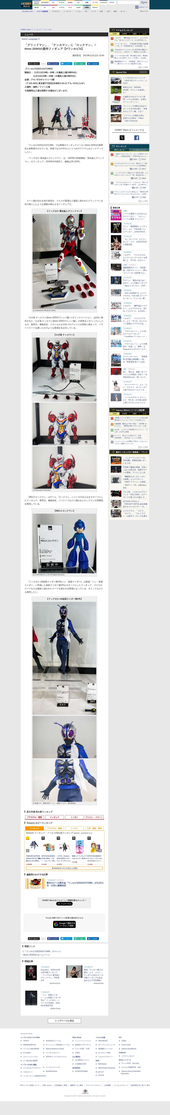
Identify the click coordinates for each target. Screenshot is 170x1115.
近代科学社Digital (81, 1071)
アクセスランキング (124, 30)
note (81, 64)
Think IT (26, 1041)
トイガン (78, 11)
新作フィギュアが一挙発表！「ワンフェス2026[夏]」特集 (132, 452)
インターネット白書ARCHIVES (34, 1076)
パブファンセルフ (128, 1056)
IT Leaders (27, 1053)
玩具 (101, 11)
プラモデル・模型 (34, 817)
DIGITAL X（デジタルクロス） (57, 1057)
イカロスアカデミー (105, 1057)
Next (101, 851)
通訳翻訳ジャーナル (105, 1049)
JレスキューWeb (104, 1053)
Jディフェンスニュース (106, 1045)
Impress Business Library (55, 1049)
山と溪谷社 (76, 1057)
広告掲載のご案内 (61, 1085)
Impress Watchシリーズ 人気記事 (130, 410)
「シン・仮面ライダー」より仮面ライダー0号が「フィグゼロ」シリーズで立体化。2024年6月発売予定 (50, 1000)
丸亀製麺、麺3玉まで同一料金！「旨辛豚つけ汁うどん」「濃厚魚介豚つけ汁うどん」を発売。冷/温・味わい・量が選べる (130, 426)
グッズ (93, 11)
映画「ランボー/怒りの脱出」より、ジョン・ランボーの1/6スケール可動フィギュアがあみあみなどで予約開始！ (93, 975)
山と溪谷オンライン (82, 1060)
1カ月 (144, 34)
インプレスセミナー (53, 1053)
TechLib (101, 1075)
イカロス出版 (100, 1037)
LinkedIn (94, 64)
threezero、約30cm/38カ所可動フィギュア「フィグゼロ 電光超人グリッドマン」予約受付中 (50, 975)
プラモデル (56, 11)
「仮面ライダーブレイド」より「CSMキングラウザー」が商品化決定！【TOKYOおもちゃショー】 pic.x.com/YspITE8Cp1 (131, 156)
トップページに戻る (64, 1021)
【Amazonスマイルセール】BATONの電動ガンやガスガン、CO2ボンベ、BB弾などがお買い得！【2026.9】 (131, 52)
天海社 (124, 1041)
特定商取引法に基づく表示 (140, 1085)
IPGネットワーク (125, 1060)
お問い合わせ (47, 1085)
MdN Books (102, 1064)
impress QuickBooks (129, 1049)
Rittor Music (77, 1037)
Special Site (121, 72)
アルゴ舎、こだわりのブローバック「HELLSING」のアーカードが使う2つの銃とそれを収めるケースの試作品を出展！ (135, 497)
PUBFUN (122, 1053)
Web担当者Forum (29, 1045)
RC (86, 11)
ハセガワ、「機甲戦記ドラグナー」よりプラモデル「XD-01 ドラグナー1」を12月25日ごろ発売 (131, 40)
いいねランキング (139, 150)
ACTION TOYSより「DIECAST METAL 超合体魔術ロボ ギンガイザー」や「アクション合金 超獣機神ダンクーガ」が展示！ (135, 506)
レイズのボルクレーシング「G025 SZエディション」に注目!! (135, 80)
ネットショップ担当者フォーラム (58, 1045)
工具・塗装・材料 (94, 828)
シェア (55, 64)
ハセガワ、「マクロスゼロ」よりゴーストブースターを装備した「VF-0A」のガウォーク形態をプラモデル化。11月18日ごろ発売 (135, 260)
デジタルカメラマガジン (32, 1068)
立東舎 (77, 1053)
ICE (120, 1037)
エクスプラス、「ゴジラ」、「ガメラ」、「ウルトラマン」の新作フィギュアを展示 (135, 513)
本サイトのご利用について (29, 1085)
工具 (108, 11)
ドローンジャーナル (30, 1057)
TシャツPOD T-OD (82, 1049)
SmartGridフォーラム (53, 1041)
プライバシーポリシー (94, 1085)
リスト (43, 64)
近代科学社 (76, 1068)
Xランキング (121, 146)
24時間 (124, 34)
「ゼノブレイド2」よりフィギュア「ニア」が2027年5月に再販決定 (135, 241)
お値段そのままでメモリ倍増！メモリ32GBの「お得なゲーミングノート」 (134, 99)
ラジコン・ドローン (94, 817)
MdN (97, 1061)
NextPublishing (51, 1071)
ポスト (35, 64)
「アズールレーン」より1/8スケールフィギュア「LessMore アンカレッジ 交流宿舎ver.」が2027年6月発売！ (135, 336)
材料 (115, 11)
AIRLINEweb (103, 1041)
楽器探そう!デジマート (83, 1045)
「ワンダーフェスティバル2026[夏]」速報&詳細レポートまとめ (134, 460)
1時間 (114, 34)
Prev (28, 851)
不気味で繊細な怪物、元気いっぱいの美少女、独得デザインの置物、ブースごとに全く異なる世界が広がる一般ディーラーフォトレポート (135, 472)
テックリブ (100, 1072)
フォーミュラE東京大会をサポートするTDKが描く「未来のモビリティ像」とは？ (135, 108)
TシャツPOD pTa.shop (130, 1063)
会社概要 (107, 1085)
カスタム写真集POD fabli (131, 1067)
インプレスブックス (53, 1067)
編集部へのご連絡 (76, 1085)
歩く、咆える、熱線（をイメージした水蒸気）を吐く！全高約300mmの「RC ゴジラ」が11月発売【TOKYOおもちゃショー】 (135, 377)
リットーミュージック (83, 1041)
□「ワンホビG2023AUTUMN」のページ (42, 951)
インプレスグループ (121, 1085)
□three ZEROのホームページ (36, 955)
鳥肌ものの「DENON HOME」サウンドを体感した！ (134, 90)
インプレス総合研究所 (31, 1049)
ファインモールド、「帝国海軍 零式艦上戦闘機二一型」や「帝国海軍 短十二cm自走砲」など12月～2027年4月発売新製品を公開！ (131, 46)
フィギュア (67, 11)
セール (122, 11)
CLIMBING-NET (80, 1064)
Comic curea (126, 1045)
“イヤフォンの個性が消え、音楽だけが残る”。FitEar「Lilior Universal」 (134, 118)
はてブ (68, 64)
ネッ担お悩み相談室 (30, 1061)
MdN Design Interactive (106, 1068)
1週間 (134, 34)
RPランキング (119, 150)
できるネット (28, 1072)
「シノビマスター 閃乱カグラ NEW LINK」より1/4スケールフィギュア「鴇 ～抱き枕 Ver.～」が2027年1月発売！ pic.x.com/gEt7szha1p (131, 175)
